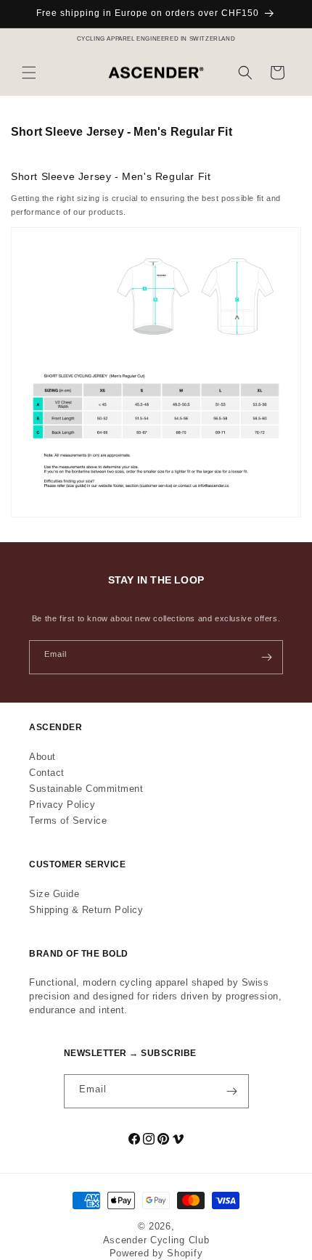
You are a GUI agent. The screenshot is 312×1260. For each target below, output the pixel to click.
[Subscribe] (266, 657)
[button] (29, 73)
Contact (47, 772)
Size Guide (54, 893)
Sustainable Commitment (86, 788)
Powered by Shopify (156, 1253)
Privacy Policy (62, 804)
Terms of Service (68, 820)
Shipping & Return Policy (86, 909)
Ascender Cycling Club (156, 1240)
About (42, 756)
